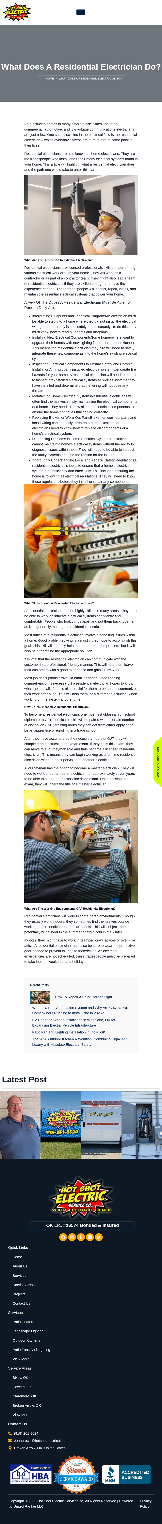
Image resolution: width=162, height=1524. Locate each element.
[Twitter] (99, 1237)
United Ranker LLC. (29, 1506)
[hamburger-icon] (80, 12)
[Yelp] (81, 1237)
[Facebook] (63, 1237)
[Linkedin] (90, 1237)
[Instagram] (72, 1237)
